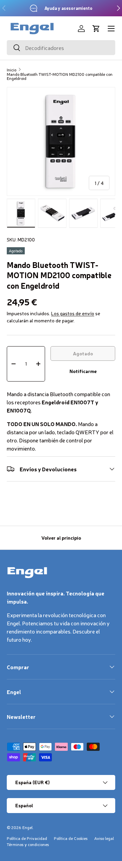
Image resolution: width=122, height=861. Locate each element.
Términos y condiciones (28, 844)
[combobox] (61, 47)
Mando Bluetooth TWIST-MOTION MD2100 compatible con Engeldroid (60, 76)
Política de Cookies (70, 838)
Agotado (83, 353)
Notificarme (83, 371)
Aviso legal (104, 838)
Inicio (11, 70)
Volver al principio (61, 538)
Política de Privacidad (27, 838)
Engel (27, 827)
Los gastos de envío (72, 313)
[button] (96, 28)
